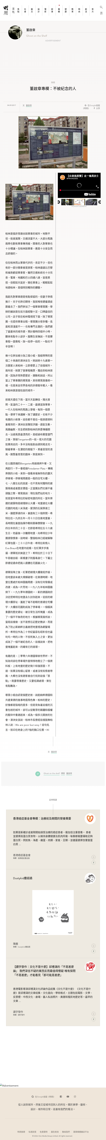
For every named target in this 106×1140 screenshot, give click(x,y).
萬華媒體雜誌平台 (81, 1132)
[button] (43, 1096)
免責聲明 (43, 1132)
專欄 (53, 82)
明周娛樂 (21, 1132)
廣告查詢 (54, 1131)
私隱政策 (32, 1132)
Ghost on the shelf (52, 773)
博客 (63, 773)
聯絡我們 (66, 1132)
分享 (98, 108)
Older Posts (53, 1064)
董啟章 (29, 105)
